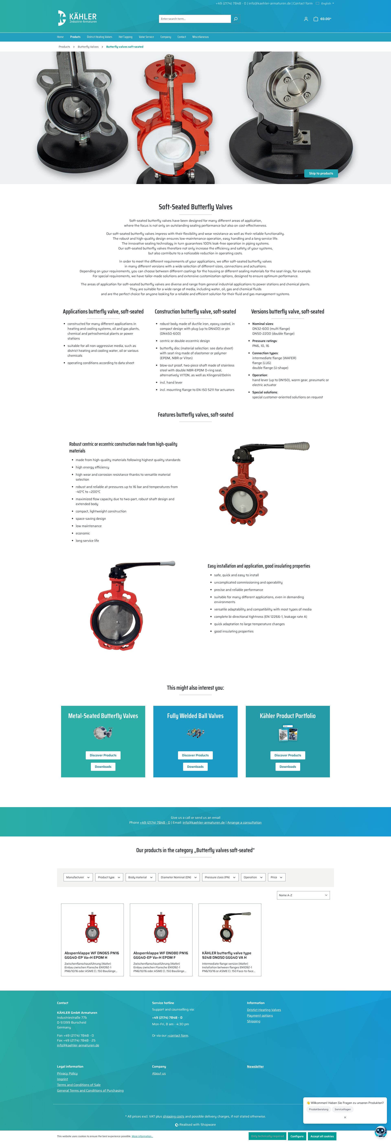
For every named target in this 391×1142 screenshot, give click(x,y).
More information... (142, 1136)
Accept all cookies (322, 1136)
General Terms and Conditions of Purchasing (90, 1090)
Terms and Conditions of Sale (79, 1084)
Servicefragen (343, 1109)
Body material (137, 877)
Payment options (260, 1015)
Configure (297, 1136)
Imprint (62, 1079)
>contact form (177, 1035)
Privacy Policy (67, 1073)
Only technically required (267, 1136)
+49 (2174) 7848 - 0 (231, 3)
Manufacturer (75, 877)
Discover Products (103, 755)
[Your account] (306, 19)
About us (159, 1073)
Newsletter (255, 1066)
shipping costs (173, 1116)
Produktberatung (318, 1109)
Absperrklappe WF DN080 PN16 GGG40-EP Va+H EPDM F (160, 955)
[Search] (235, 19)
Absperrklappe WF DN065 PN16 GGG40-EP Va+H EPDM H (92, 955)
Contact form (303, 3)
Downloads (103, 766)
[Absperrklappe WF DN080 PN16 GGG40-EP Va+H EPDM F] (161, 927)
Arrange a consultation (244, 822)
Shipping (253, 1021)
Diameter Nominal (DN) (176, 877)
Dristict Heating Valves (264, 1009)
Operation (250, 877)
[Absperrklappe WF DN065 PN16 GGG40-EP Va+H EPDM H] (92, 927)
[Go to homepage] (77, 18)
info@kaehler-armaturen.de (270, 3)
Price (274, 877)
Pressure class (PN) (217, 877)
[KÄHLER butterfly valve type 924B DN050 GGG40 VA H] (230, 927)
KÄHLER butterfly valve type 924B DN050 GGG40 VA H (226, 955)
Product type (106, 877)
